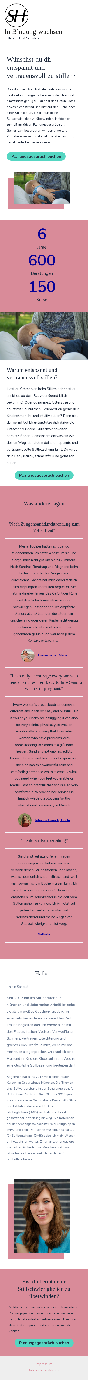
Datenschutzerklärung (44, 1370)
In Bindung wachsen (33, 32)
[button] (36, 156)
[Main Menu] (78, 22)
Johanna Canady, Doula (52, 820)
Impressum (44, 1364)
